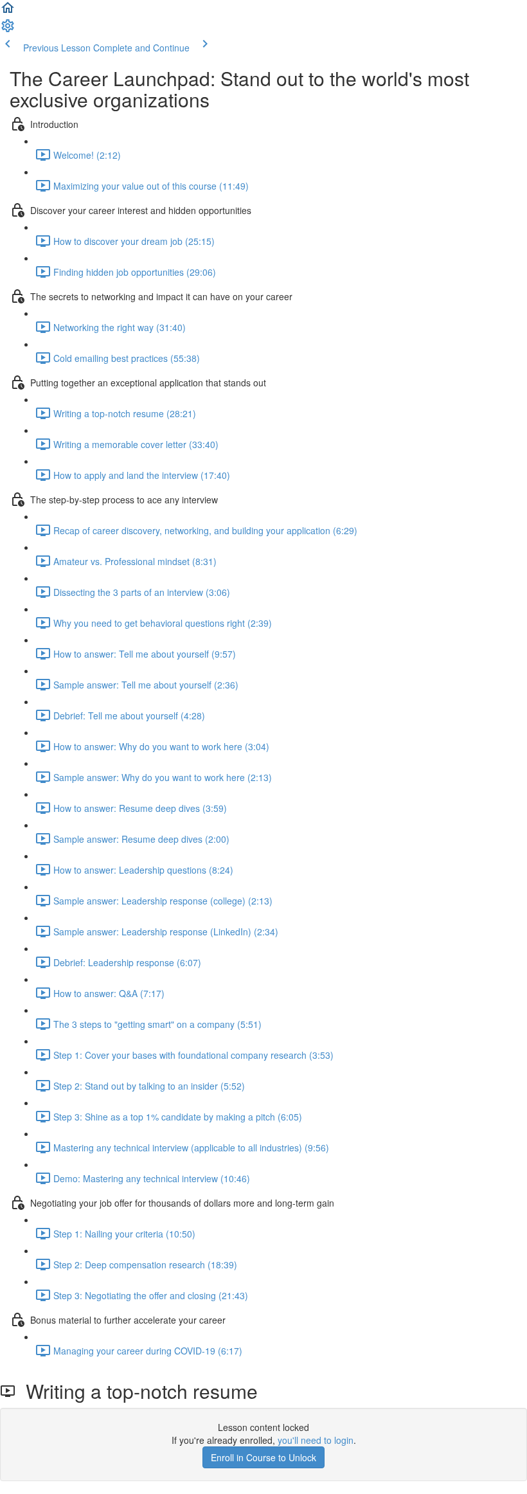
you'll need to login (315, 1440)
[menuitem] (7, 29)
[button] (7, 11)
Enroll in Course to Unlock (263, 1457)
